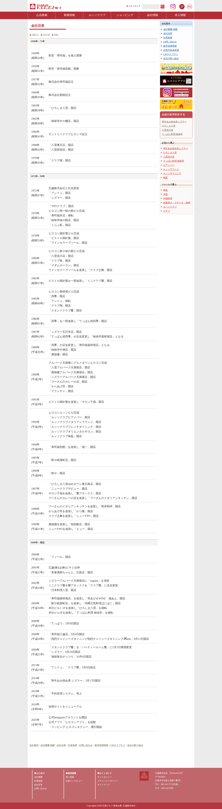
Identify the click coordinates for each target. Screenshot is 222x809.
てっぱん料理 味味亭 (172, 134)
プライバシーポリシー (107, 781)
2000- (56, 35)
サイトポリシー (104, 777)
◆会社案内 (39, 773)
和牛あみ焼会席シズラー (174, 121)
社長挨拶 (72, 745)
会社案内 (34, 745)
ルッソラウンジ (171, 169)
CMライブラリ (117, 745)
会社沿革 (61, 745)
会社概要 (38, 777)
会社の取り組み (135, 745)
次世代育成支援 (171, 50)
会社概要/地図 (48, 745)
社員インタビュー (74, 781)
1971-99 (46, 35)
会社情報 (152, 15)
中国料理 (167, 198)
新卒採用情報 (101, 745)
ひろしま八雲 (168, 126)
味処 (165, 177)
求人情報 (180, 15)
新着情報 (69, 15)
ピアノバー (168, 165)
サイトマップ (103, 784)
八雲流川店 (167, 130)
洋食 (165, 194)
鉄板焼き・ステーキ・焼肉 (176, 202)
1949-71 (35, 35)
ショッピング (125, 15)
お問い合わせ (86, 745)
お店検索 (41, 15)
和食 (165, 190)
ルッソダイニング (172, 173)
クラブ (166, 211)
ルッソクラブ (97, 15)
